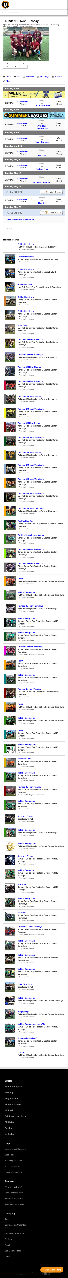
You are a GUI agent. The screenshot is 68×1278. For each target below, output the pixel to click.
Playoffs (58, 76)
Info (18, 76)
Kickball (9, 1110)
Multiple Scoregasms (27, 592)
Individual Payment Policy (16, 1199)
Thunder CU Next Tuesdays (30, 927)
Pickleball (10, 1122)
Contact (8, 1257)
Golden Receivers (26, 244)
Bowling (9, 1092)
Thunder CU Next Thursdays (30, 606)
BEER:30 (22, 884)
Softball (9, 1128)
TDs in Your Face (42, 105)
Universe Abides (25, 759)
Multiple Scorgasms (26, 618)
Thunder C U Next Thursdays (31, 549)
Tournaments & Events (14, 1233)
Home (8, 76)
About (7, 1245)
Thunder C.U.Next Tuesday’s (30, 381)
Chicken (21, 1052)
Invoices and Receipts (14, 1204)
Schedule (30, 76)
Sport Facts (9, 1155)
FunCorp (8, 1239)
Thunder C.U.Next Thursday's (31, 367)
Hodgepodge (23, 1012)
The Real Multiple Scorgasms (31, 535)
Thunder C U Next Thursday (30, 647)
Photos (9, 81)
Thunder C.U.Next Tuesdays (30, 339)
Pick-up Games (13, 1104)
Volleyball (10, 1134)
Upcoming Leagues (13, 1172)
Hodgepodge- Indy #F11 (28, 1038)
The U (20, 579)
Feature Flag (42, 169)
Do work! (22, 913)
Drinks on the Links (15, 1116)
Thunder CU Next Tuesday (29, 689)
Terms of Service (21, 1275)
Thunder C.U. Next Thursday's (31, 508)
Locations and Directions (15, 1149)
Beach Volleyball (14, 1086)
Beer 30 (42, 155)
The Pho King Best (26, 521)
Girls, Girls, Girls (25, 984)
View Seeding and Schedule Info (20, 219)
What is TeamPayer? (13, 1187)
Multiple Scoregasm (26, 955)
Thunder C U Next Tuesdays (30, 563)
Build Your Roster (12, 1166)
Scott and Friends (25, 816)
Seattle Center (22, 101)
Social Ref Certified (13, 1251)
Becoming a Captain (13, 1161)
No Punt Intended (41, 182)
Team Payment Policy (14, 1193)
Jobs (7, 1219)
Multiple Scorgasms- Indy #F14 (31, 1024)
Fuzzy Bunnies (42, 142)
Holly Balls (22, 325)
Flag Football (11, 12)
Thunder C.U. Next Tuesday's (31, 396)
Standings (44, 76)
